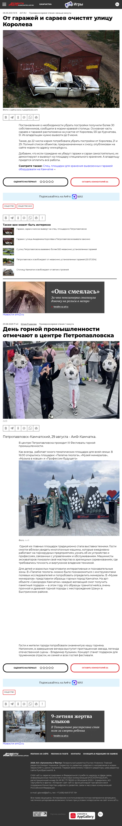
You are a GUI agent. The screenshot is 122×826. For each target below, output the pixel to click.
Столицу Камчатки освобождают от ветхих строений (43, 269)
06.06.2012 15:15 (10, 13)
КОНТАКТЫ (76, 754)
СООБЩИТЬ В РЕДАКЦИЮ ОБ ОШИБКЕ (100, 754)
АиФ (5, 421)
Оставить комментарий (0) (95, 182)
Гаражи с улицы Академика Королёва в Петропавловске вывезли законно (53, 239)
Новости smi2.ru (13, 314)
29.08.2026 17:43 (10, 324)
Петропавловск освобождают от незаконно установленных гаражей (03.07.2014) (56, 259)
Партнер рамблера (57, 814)
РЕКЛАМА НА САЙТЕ (39, 754)
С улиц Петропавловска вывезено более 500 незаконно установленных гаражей (57, 249)
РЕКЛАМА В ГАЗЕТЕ (59, 754)
